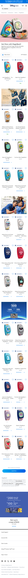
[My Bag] (26, 6)
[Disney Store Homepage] (14, 5)
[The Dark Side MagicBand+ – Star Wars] (20, 387)
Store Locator (4, 543)
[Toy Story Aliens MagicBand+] (20, 147)
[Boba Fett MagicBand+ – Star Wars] (7, 147)
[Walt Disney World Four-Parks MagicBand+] (7, 281)
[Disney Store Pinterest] (11, 561)
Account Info (4, 538)
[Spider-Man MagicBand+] (20, 67)
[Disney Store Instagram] (5, 561)
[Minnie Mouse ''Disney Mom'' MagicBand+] (20, 253)
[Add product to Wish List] (12, 60)
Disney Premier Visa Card (7, 549)
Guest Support (4, 532)
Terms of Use (3, 567)
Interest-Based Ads (4, 574)
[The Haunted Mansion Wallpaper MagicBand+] (20, 117)
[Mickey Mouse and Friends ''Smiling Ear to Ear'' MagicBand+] (7, 225)
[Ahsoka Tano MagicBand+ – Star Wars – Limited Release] (20, 444)
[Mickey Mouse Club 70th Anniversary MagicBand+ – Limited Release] (20, 330)
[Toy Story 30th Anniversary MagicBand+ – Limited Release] (7, 330)
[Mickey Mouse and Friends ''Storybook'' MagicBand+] (7, 176)
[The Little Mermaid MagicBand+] (7, 416)
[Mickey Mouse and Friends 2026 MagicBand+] (20, 281)
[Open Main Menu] (2, 6)
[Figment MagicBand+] (20, 416)
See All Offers (20, 2)
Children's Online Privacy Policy (6, 572)
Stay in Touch (4, 554)
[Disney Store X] (8, 561)
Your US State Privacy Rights (6, 569)
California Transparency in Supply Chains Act (17, 574)
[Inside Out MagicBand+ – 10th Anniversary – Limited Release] (7, 387)
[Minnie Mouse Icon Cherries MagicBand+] (7, 444)
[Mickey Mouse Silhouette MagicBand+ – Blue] (7, 359)
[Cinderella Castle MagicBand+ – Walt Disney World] (20, 225)
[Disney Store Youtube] (14, 561)
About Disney (16, 572)
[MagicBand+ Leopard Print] (20, 359)
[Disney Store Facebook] (2, 561)
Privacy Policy (21, 567)
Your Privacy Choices (15, 569)
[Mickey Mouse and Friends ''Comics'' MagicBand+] (20, 176)
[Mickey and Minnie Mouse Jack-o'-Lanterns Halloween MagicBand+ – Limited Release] (7, 117)
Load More (14, 470)
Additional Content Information (12, 567)
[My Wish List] (23, 6)
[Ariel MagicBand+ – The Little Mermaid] (7, 67)
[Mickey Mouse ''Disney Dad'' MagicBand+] (7, 253)
